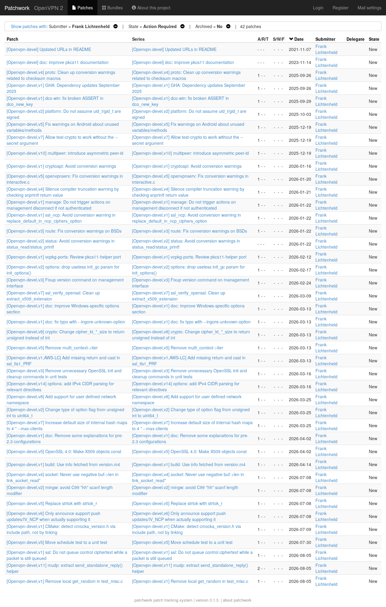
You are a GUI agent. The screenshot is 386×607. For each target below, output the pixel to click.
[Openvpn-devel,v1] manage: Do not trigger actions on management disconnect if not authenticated (58, 205)
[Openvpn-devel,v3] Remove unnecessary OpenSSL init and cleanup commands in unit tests (64, 373)
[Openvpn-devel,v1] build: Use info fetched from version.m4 (63, 464)
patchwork (143, 600)
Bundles (114, 8)
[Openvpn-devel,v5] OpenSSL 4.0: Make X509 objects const (64, 451)
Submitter (325, 39)
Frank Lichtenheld (326, 49)
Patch (12, 39)
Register (341, 8)
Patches (84, 8)
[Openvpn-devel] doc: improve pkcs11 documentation (58, 62)
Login (318, 8)
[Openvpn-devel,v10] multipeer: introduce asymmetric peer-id (65, 153)
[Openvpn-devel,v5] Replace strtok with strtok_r (52, 503)
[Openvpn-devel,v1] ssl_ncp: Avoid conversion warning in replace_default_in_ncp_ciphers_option (61, 218)
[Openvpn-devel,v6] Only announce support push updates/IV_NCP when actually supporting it (53, 516)
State (374, 39)
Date (299, 39)
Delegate (355, 39)
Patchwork (17, 7)
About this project (153, 8)
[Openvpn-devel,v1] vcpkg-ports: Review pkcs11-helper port (64, 257)
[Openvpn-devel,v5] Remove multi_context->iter (52, 348)
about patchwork (237, 600)
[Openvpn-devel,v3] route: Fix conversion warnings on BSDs (64, 231)
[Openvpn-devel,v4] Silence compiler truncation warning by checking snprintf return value (63, 192)
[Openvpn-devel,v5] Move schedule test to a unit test (57, 542)
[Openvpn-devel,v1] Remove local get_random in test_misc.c (65, 581)
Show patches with (28, 26)
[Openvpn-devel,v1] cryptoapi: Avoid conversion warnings (61, 166)
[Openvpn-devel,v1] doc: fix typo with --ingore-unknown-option (66, 322)
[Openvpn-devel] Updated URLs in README (49, 49)
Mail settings (369, 8)
